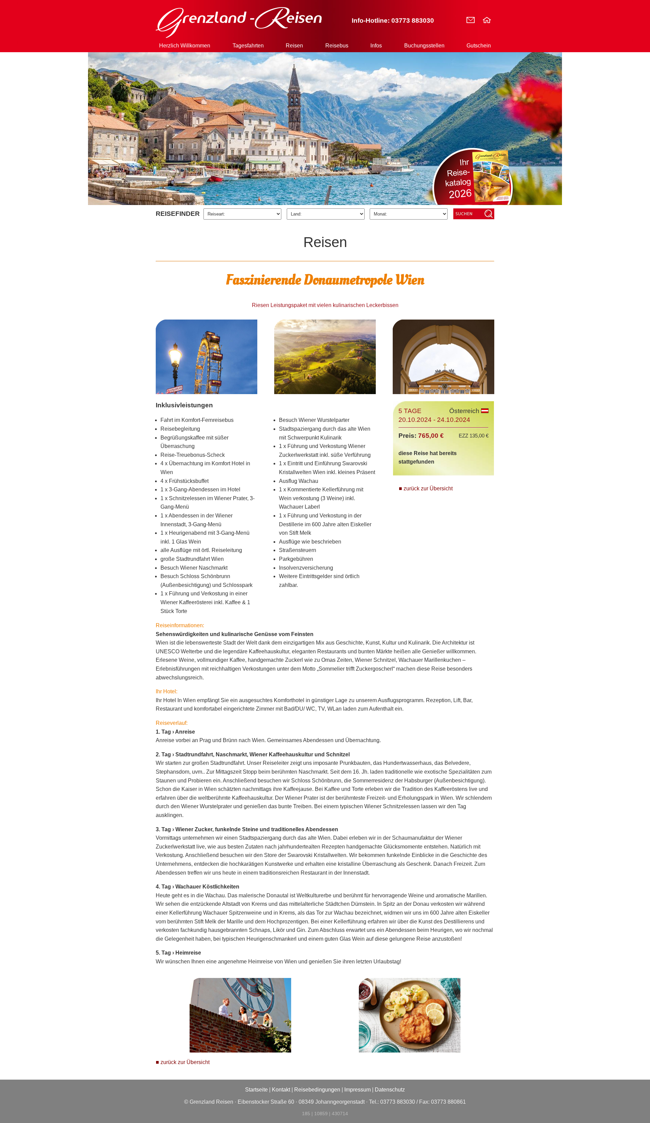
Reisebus (336, 45)
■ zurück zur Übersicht (426, 488)
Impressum (357, 1090)
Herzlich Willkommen (184, 45)
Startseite (256, 1090)
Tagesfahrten (248, 45)
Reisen (294, 45)
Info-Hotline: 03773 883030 (393, 20)
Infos (376, 45)
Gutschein (479, 45)
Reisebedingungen (317, 1090)
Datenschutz (390, 1090)
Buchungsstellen (424, 45)
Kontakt (281, 1090)
